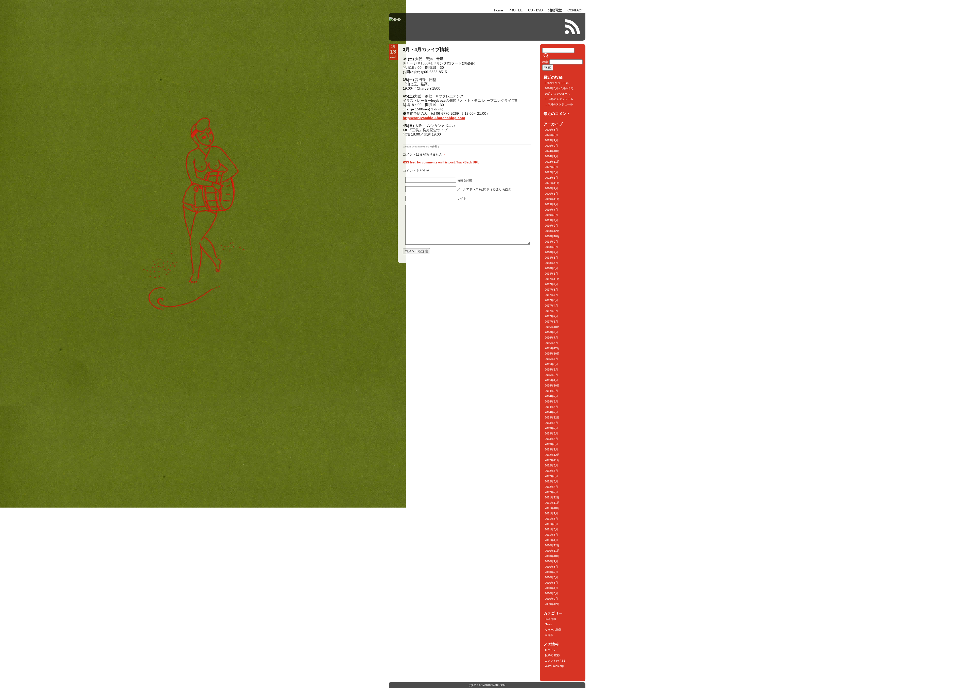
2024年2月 (551, 156)
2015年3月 (551, 369)
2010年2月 (551, 598)
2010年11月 (552, 550)
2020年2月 (551, 188)
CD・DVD (535, 10)
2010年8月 (551, 566)
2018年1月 (551, 273)
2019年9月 (551, 204)
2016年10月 (552, 326)
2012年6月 (551, 476)
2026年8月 (551, 129)
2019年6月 (551, 214)
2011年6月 (551, 524)
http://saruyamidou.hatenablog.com (434, 118)
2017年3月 (551, 310)
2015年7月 (551, 358)
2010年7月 (551, 572)
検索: (545, 61)
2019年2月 (551, 225)
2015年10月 (552, 353)
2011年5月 (551, 529)
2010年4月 (551, 588)
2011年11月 (552, 502)
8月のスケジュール (557, 83)
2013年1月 (551, 449)
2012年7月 (551, 470)
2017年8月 (551, 289)
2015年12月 (552, 348)
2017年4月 (551, 305)
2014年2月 (551, 412)
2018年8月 (551, 246)
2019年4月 (551, 220)
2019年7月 (551, 209)
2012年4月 (551, 486)
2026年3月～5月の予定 (559, 88)
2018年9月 (551, 241)
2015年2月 (551, 374)
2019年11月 (552, 198)
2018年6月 (551, 257)
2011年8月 (551, 518)
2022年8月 (551, 167)
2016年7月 (551, 337)
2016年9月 (551, 332)
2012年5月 (551, 481)
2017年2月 (551, 316)
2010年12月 (552, 545)
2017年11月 (552, 278)
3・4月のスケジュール (559, 98)
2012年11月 (552, 460)
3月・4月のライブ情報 (426, 49)
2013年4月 (551, 438)
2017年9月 (551, 284)
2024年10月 (552, 151)
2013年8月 (551, 422)
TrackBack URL (467, 162)
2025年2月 (551, 145)
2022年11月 (552, 161)
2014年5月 (551, 401)
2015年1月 (551, 380)
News (548, 624)
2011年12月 (552, 497)
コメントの (555, 660)
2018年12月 (552, 230)
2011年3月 (551, 534)
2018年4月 (551, 262)
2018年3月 (551, 268)
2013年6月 (551, 433)
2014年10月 (552, 385)
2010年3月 (551, 593)
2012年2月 (551, 492)
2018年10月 (552, 236)
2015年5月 (551, 364)
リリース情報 (553, 629)
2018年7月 (551, 252)
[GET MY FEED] (572, 26)
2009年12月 (552, 604)
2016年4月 (551, 342)
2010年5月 (551, 582)
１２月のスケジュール (559, 104)
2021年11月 (552, 182)
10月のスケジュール (557, 93)
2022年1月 (551, 177)
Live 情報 (550, 618)
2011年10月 (552, 508)
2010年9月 (551, 561)
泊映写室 (555, 10)
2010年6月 (551, 577)
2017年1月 (551, 321)
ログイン (550, 649)
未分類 (433, 146)
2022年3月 (551, 172)
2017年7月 (551, 294)
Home (498, 10)
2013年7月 (551, 428)
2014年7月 (551, 396)
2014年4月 (551, 406)
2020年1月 (551, 193)
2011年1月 (551, 540)
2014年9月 (551, 390)
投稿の (552, 655)
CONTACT (575, 10)
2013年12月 (552, 417)
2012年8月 (551, 465)
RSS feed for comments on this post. (429, 162)
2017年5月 (551, 300)
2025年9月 (551, 140)
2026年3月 (551, 135)
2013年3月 (551, 444)
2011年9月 (551, 513)
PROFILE (515, 10)
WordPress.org (554, 665)
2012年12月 (552, 454)
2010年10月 (552, 556)
